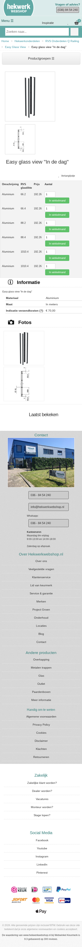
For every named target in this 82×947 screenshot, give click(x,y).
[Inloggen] (60, 23)
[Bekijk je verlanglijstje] (68, 23)
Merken (41, 601)
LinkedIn (42, 864)
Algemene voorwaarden (41, 716)
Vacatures (42, 799)
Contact (41, 642)
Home (5, 41)
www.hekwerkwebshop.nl (37, 935)
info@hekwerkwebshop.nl (47, 507)
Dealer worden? (42, 790)
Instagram (42, 856)
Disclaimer (41, 740)
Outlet (41, 683)
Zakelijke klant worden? (42, 782)
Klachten (41, 748)
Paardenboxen (41, 691)
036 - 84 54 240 (41, 495)
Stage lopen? (42, 815)
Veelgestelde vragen (41, 569)
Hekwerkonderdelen (27, 41)
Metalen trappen (41, 667)
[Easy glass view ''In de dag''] (30, 121)
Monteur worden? (42, 807)
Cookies (41, 732)
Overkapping (41, 659)
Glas (41, 675)
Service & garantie (41, 593)
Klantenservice (41, 577)
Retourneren (41, 757)
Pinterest (42, 872)
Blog (41, 633)
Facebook (42, 840)
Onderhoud (41, 617)
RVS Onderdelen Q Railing (62, 41)
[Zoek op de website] (74, 32)
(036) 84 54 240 (68, 9)
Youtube (42, 848)
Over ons (41, 561)
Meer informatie (41, 700)
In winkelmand (57, 200)
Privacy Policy (41, 724)
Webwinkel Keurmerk (66, 935)
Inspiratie (47, 22)
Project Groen (41, 609)
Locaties (41, 625)
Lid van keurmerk (41, 585)
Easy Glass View (15, 47)
